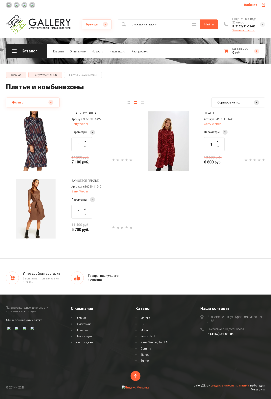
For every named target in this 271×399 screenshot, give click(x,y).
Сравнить (24, 157)
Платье (209, 113)
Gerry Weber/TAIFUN (154, 342)
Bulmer (145, 360)
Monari (144, 330)
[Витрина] (129, 102)
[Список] (135, 102)
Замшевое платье (85, 181)
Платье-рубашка (83, 113)
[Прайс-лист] (142, 102)
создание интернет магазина (230, 385)
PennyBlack (148, 336)
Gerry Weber (79, 124)
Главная (58, 51)
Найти (209, 24)
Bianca (144, 354)
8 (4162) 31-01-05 (243, 26)
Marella (145, 318)
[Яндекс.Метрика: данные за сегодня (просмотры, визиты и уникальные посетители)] (135, 387)
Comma (145, 348)
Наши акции (118, 51)
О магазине (78, 51)
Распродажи (140, 51)
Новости (98, 51)
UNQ (143, 324)
